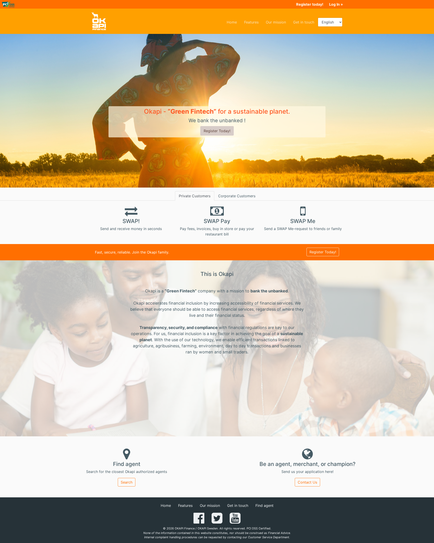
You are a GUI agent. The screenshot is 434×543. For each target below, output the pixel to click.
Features (253, 22)
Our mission (278, 22)
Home (234, 22)
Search (126, 482)
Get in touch (305, 22)
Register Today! (217, 131)
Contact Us (307, 482)
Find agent (264, 505)
